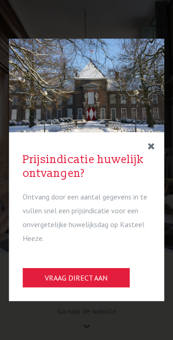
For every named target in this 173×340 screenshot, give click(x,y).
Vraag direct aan (76, 277)
